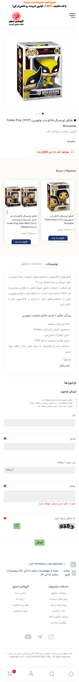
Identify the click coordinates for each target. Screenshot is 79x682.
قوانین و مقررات (20, 605)
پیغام (72, 486)
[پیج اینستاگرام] (51, 637)
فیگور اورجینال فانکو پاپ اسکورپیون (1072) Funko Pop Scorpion (59, 219)
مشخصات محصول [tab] (31, 264)
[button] (7, 212)
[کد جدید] (16, 526)
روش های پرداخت (58, 599)
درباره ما (20, 599)
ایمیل (72, 439)
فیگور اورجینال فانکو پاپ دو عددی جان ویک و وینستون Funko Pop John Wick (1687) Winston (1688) (22, 221)
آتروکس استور (20, 586)
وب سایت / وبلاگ (66, 463)
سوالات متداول (58, 593)
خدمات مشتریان (58, 586)
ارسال (39, 543)
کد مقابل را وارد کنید (65, 519)
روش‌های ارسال (59, 605)
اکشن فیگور (64, 365)
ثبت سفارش (58, 611)
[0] (9, 673)
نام (73, 415)
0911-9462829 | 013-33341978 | (46, 564)
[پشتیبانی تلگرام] (39, 637)
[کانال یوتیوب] (28, 637)
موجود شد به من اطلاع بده (53, 152)
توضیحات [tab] (51, 264)
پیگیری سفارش (58, 623)
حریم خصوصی (20, 611)
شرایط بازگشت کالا (58, 617)
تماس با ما (20, 593)
